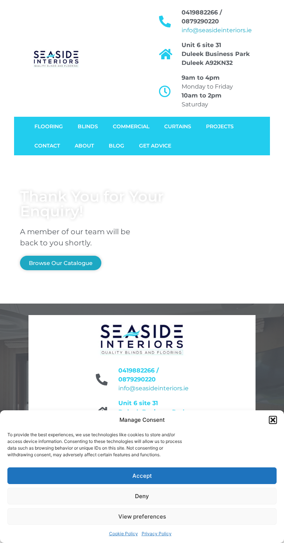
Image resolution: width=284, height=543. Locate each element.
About (84, 145)
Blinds (88, 126)
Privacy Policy (157, 533)
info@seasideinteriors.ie (217, 30)
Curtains (177, 126)
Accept (142, 475)
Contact (47, 145)
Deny (142, 496)
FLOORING (48, 126)
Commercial (131, 126)
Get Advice (155, 145)
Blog (116, 145)
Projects (220, 126)
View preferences (142, 516)
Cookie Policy (123, 533)
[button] (273, 420)
